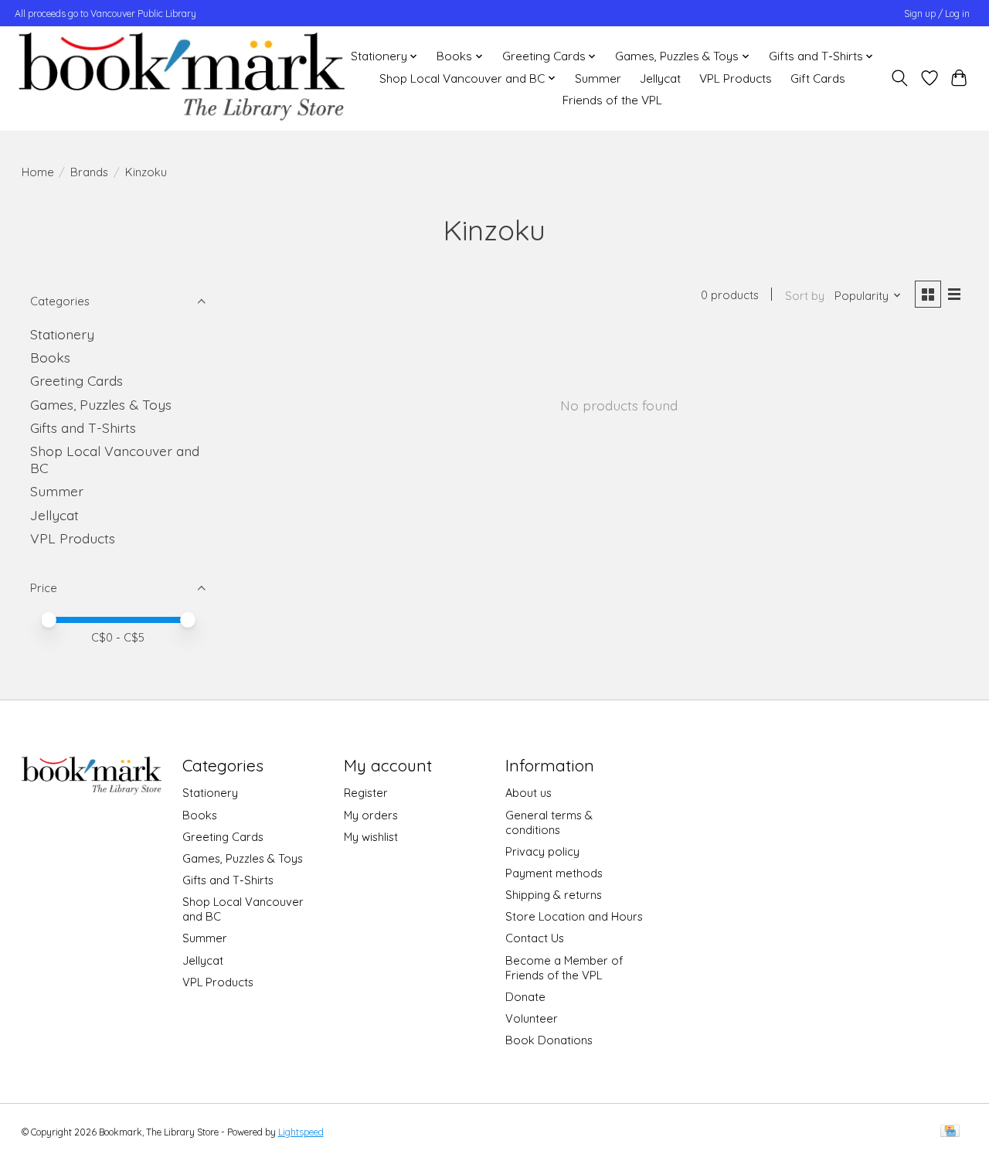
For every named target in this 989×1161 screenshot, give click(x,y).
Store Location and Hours (574, 916)
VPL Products (735, 78)
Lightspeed (301, 1132)
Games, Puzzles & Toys (101, 404)
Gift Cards (817, 78)
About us (528, 792)
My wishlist (371, 836)
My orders (371, 815)
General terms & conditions (549, 822)
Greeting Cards (76, 380)
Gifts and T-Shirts (83, 427)
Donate (525, 996)
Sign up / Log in (937, 13)
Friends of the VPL (612, 100)
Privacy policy (542, 851)
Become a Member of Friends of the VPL (564, 967)
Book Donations (549, 1040)
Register (366, 792)
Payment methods (554, 873)
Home (38, 172)
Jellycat (660, 78)
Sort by (804, 295)
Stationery (62, 333)
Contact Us (534, 938)
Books (50, 357)
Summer (598, 78)
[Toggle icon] (899, 78)
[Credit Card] (950, 1132)
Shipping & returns (553, 894)
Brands (89, 172)
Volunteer (531, 1018)
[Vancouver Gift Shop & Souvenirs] (181, 78)
